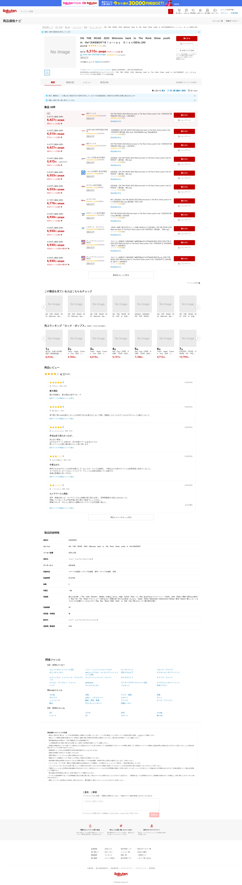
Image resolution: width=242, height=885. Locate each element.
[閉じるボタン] (199, 32)
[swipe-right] (198, 307)
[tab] (53, 82)
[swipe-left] (44, 307)
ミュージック (77, 27)
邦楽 (85, 27)
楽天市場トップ (47, 27)
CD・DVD (59, 27)
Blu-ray (67, 27)
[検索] (170, 11)
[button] (186, 11)
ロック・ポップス (96, 27)
